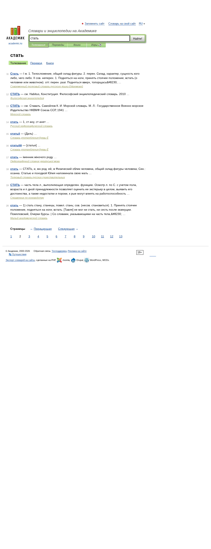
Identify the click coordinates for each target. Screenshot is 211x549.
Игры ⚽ (96, 44)
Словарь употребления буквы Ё (29, 137)
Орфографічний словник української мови (35, 161)
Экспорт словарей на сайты (20, 260)
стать (14, 121)
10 (93, 236)
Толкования (38, 44)
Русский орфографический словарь (31, 126)
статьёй (16, 145)
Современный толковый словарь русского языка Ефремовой (46, 86)
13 (120, 236)
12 (111, 236)
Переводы (58, 44)
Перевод (36, 63)
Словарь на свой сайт (122, 23)
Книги (77, 44)
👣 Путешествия (17, 254)
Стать (14, 73)
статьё (15, 133)
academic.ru (15, 43)
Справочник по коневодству (27, 197)
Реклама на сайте (77, 251)
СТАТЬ (15, 94)
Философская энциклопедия (27, 98)
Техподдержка (59, 251)
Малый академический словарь (28, 218)
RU (141, 23)
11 (102, 236)
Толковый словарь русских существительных (37, 177)
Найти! (137, 38)
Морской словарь (20, 114)
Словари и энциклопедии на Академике (62, 31)
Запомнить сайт (94, 23)
